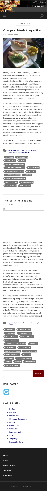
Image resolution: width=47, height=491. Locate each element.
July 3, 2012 (8, 204)
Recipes (18, 152)
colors (22, 160)
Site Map (7, 470)
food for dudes (25, 333)
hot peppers (10, 347)
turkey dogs (10, 186)
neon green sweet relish (15, 178)
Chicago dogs (24, 329)
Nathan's (9, 358)
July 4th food (24, 347)
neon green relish (24, 358)
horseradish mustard (14, 171)
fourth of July (11, 337)
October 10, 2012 (10, 34)
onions (8, 362)
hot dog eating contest (15, 344)
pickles (18, 362)
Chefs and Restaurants (18, 419)
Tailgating (34, 323)
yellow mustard (12, 365)
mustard (27, 175)
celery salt (10, 329)
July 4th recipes (30, 351)
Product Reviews (16, 442)
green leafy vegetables (14, 168)
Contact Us (8, 475)
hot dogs (31, 171)
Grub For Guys (27, 337)
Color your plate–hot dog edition (22, 30)
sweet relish (30, 362)
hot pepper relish (12, 175)
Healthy (33, 150)
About (6, 460)
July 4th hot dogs (12, 351)
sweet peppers (27, 182)
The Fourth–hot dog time (17, 200)
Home (5, 455)
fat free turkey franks (14, 164)
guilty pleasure (11, 340)
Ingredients (11, 152)
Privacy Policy (9, 465)
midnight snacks (12, 354)
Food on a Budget (13, 150)
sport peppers (11, 182)
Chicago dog (22, 157)
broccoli (9, 157)
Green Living (14, 425)
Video (11, 435)
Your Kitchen (26, 152)
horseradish (33, 168)
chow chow (10, 160)
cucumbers (10, 333)
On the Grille (20, 323)
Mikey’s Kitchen (24, 486)
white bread (25, 186)
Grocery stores (25, 150)
